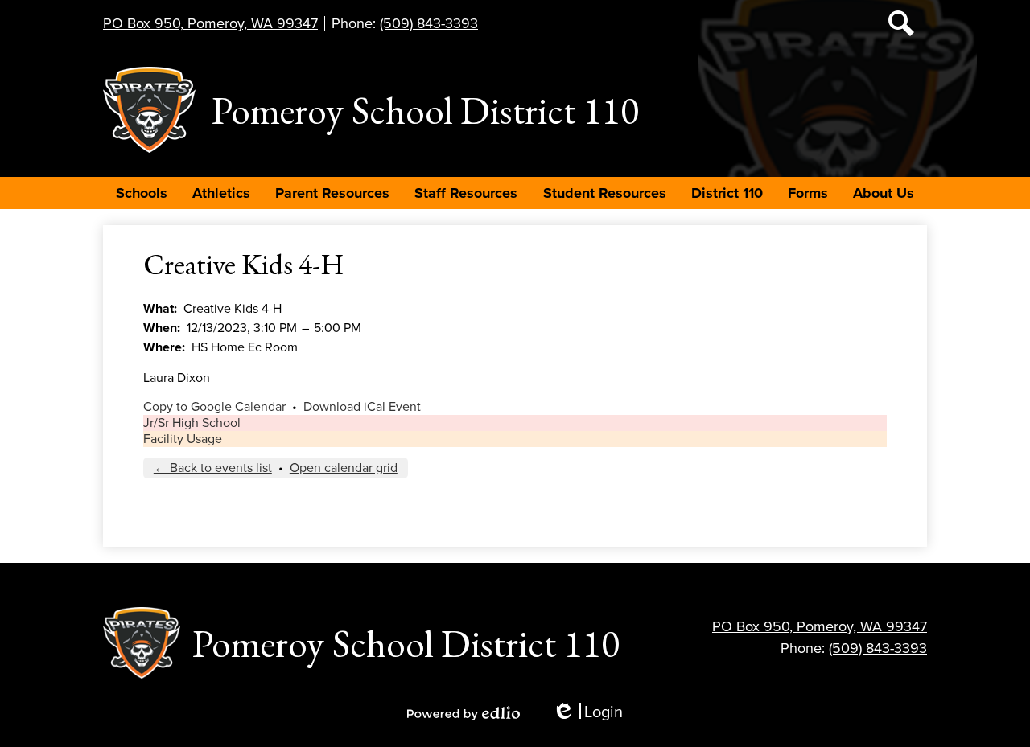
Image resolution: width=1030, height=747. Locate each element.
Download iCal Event (362, 407)
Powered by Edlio (463, 713)
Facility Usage (182, 439)
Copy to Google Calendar (214, 407)
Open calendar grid (344, 468)
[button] (141, 193)
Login (587, 713)
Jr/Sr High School (192, 423)
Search (901, 23)
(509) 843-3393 (429, 23)
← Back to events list (213, 468)
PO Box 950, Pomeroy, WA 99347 (210, 23)
